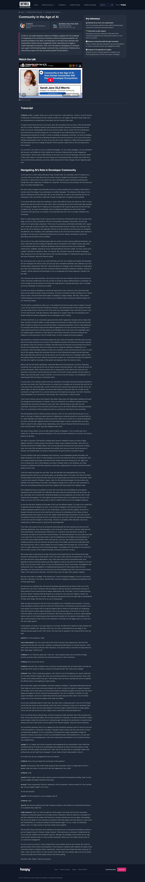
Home (36, 5)
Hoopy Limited (31, 877)
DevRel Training (75, 5)
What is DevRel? (82, 869)
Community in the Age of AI (52, 12)
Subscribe (121, 869)
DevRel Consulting (90, 5)
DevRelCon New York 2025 (34, 12)
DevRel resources (47, 5)
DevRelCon (62, 5)
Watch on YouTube (25, 100)
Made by (118, 4)
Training (74, 869)
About (56, 869)
